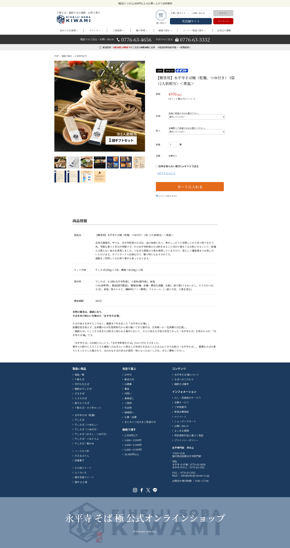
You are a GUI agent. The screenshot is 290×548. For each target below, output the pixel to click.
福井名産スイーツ (84, 477)
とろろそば (81, 398)
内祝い (128, 393)
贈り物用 (140, 30)
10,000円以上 (131, 454)
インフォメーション (184, 392)
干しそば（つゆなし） (87, 424)
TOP (56, 56)
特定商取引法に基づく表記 (188, 435)
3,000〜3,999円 (132, 440)
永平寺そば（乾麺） (85, 415)
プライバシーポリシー (186, 440)
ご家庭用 (117, 30)
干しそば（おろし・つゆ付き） (91, 434)
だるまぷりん (82, 455)
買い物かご (161, 23)
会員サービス (181, 402)
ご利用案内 (180, 407)
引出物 (128, 407)
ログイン (223, 13)
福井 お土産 (81, 482)
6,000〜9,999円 (133, 449)
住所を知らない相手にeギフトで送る (178, 166)
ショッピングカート (185, 421)
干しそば (79, 419)
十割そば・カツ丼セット (88, 407)
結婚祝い (129, 412)
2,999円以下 (81, 56)
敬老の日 (129, 379)
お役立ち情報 (224, 30)
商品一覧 (79, 374)
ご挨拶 (128, 403)
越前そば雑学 (181, 384)
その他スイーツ (83, 467)
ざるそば (79, 393)
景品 (126, 388)
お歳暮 (128, 384)
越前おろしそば (83, 388)
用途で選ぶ (129, 368)
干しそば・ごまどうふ (87, 438)
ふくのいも (81, 472)
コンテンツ (179, 368)
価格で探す (164, 30)
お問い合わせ (198, 13)
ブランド (93, 30)
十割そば (79, 379)
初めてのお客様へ (69, 30)
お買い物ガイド (178, 13)
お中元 (128, 374)
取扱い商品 (79, 368)
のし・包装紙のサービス (187, 397)
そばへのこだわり (184, 379)
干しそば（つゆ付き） (87, 429)
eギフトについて (166, 173)
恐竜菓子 (79, 460)
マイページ (223, 21)
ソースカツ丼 (82, 451)
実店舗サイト (191, 21)
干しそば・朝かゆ (84, 443)
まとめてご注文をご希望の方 (140, 421)
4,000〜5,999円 (133, 444)
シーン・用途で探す (193, 30)
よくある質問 (181, 430)
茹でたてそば (82, 403)
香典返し (129, 398)
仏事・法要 (130, 417)
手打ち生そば (82, 384)
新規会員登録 (181, 411)
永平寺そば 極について (186, 374)
